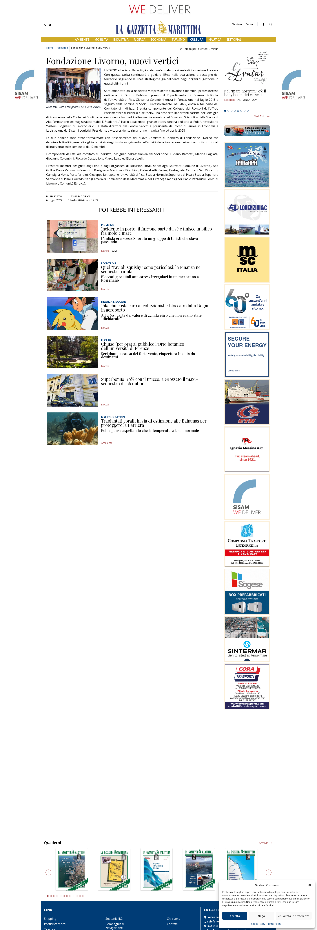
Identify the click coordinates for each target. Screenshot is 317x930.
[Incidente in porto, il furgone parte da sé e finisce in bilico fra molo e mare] (72, 236)
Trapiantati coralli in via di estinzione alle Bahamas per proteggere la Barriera (154, 423)
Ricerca (139, 39)
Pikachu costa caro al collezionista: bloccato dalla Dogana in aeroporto (156, 308)
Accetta (235, 916)
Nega (261, 916)
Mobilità (101, 39)
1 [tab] (225, 111)
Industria (121, 39)
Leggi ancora (247, 98)
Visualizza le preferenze (293, 916)
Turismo (178, 39)
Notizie (105, 251)
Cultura (196, 39)
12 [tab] (83, 896)
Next (269, 872)
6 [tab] (241, 111)
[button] (309, 885)
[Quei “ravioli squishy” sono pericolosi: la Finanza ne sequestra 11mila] (72, 275)
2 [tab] (228, 111)
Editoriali (234, 39)
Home (50, 47)
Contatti (250, 24)
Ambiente (82, 39)
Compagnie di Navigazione (114, 926)
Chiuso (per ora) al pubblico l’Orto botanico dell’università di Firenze (142, 346)
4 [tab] (235, 111)
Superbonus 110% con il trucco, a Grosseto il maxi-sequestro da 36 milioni (149, 381)
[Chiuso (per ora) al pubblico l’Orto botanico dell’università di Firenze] (72, 352)
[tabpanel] (247, 98)
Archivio (263, 843)
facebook (62, 47)
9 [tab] (73, 896)
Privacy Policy (274, 923)
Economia (158, 39)
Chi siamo (237, 24)
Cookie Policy (258, 923)
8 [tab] (248, 111)
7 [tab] (244, 111)
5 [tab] (238, 111)
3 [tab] (232, 111)
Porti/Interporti (54, 924)
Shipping (50, 919)
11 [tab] (80, 896)
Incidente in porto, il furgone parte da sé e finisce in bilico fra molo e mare (156, 231)
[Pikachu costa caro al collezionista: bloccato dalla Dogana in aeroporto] (72, 313)
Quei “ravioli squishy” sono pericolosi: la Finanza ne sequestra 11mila (151, 269)
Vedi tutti (259, 116)
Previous (48, 872)
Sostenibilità (114, 919)
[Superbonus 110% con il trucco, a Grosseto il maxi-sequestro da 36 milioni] (72, 390)
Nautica (215, 39)
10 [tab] (77, 896)
